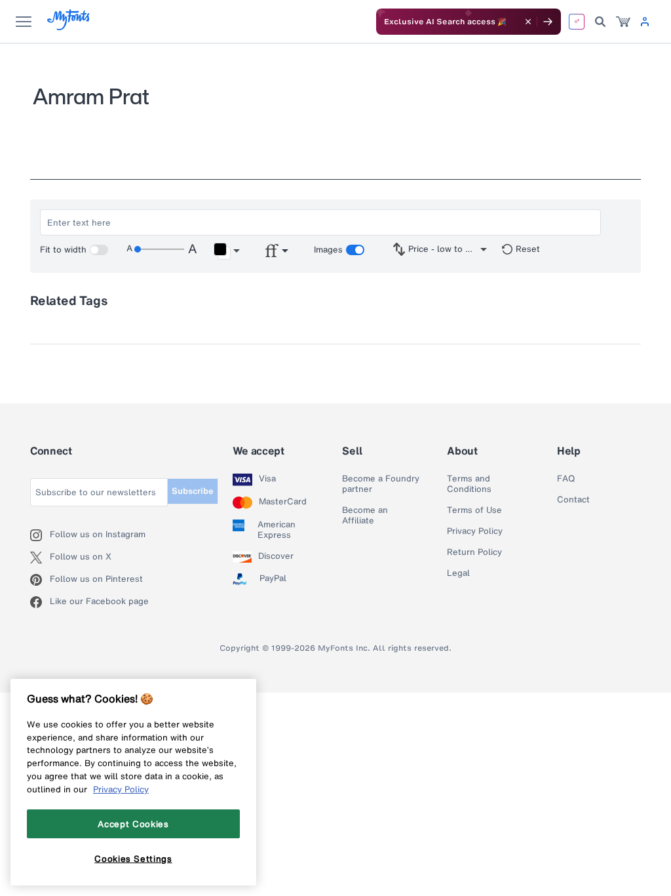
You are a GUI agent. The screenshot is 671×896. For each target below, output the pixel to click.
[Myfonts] (69, 26)
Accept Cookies (133, 823)
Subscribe (193, 491)
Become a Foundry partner (380, 484)
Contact (573, 500)
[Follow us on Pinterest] (40, 580)
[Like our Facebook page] (40, 602)
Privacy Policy (475, 531)
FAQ (566, 479)
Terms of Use (474, 510)
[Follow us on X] (40, 557)
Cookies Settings (133, 858)
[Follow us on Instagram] (40, 535)
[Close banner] (528, 21)
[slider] (159, 249)
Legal (458, 573)
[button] (226, 251)
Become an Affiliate (365, 515)
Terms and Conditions (469, 484)
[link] (623, 21)
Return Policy (474, 552)
